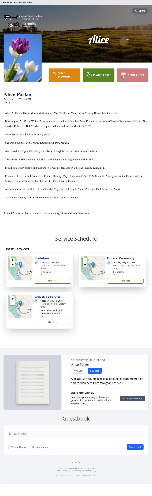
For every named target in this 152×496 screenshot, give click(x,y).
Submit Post (135, 447)
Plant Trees (52, 281)
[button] (20, 265)
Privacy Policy (67, 471)
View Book (78, 370)
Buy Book (94, 370)
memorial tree (39, 213)
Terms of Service (84, 471)
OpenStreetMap (79, 475)
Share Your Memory (132, 398)
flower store (84, 213)
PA (42, 274)
